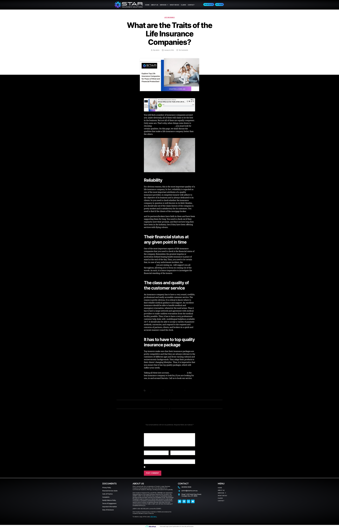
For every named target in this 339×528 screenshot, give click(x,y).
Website (146, 458)
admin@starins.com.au (189, 491)
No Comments (183, 50)
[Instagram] (188, 501)
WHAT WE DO (174, 5)
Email (172, 449)
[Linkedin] (184, 501)
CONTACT (191, 5)
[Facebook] (179, 501)
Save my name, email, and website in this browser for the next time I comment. (169, 467)
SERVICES (163, 5)
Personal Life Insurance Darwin (161, 392)
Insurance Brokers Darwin (154, 389)
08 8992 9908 (186, 487)
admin (157, 50)
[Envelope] (193, 501)
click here (153, 516)
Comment (147, 432)
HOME (147, 5)
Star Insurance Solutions (179, 392)
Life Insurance (169, 17)
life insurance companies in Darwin (163, 126)
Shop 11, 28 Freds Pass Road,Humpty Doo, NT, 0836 (191, 495)
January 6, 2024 (169, 50)
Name (146, 449)
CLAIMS (183, 5)
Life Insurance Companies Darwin (174, 389)
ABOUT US (154, 5)
